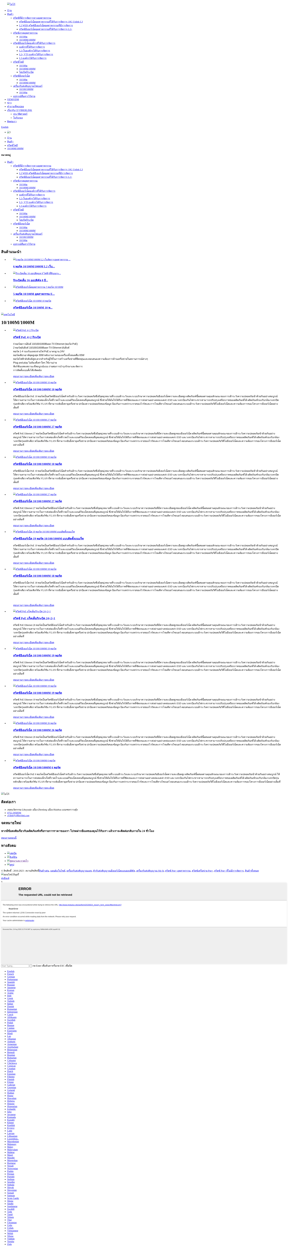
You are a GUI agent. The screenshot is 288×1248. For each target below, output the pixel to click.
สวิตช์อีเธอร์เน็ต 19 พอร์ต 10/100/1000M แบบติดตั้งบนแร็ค (48, 538)
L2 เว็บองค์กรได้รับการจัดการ (34, 50)
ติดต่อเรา (12, 121)
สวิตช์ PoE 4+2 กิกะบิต (27, 337)
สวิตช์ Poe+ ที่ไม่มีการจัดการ (229, 870)
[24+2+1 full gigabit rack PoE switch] (32, 611)
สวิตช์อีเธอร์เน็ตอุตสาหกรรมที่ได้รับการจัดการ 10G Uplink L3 (51, 21)
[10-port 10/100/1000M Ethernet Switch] (34, 382)
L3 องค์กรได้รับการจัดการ (32, 58)
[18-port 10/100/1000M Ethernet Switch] (34, 569)
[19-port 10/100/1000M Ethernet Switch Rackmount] (44, 531)
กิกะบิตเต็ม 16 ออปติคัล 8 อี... (30, 280)
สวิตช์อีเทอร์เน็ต (21, 76)
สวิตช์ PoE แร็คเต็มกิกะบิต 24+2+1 (34, 618)
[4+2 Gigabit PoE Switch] (26, 330)
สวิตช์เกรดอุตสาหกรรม (25, 33)
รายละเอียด (48, 376)
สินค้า (10, 14)
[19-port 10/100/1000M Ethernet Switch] (34, 648)
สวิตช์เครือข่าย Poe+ (202, 870)
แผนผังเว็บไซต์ (57, 870)
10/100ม (23, 36)
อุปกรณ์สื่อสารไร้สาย (24, 96)
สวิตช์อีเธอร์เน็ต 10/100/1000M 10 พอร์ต (37, 389)
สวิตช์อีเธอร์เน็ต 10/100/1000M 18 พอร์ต (37, 575)
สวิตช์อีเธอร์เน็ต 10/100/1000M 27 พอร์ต (37, 426)
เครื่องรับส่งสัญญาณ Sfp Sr (150, 870)
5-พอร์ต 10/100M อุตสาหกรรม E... (34, 294)
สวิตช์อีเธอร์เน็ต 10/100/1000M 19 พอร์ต (37, 655)
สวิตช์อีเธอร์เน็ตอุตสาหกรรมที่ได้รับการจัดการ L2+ (45, 29)
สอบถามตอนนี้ (8, 838)
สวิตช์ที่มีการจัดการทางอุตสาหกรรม (32, 18)
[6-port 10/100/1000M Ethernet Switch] (34, 760)
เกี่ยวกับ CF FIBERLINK (19, 110)
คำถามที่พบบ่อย (15, 106)
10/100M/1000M (27, 40)
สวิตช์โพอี (18, 62)
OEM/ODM (13, 99)
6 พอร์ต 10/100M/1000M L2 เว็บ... (34, 266)
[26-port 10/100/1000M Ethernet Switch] (34, 723)
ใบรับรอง (18, 117)
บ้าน (9, 10)
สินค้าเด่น (44, 870)
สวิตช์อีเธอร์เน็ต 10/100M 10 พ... (32, 307)
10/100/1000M (26, 89)
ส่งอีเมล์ (5, 878)
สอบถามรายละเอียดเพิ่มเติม (27, 376)
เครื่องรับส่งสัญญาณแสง (79, 870)
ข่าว (9, 102)
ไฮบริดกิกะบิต (26, 72)
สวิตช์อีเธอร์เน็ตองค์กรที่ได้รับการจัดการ (34, 43)
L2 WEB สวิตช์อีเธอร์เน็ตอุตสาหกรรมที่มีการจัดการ (46, 25)
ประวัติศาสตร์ (20, 114)
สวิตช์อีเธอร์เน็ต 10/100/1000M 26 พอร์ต (37, 730)
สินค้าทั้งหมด (252, 870)
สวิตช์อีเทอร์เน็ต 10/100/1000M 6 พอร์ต (37, 767)
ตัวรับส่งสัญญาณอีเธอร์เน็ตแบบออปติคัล (114, 870)
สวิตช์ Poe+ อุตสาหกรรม (178, 870)
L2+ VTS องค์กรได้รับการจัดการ (36, 54)
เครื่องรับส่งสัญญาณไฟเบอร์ (27, 86)
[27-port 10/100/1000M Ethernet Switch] (34, 420)
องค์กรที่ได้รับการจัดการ (32, 47)
